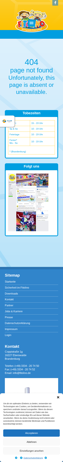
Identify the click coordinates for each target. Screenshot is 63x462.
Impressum (11, 329)
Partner (9, 305)
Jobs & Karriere (14, 311)
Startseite (10, 281)
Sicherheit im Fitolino (17, 287)
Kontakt (9, 299)
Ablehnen (32, 442)
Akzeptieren (31, 433)
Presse (9, 317)
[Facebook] (55, 3)
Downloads (11, 293)
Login (8, 335)
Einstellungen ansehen (31, 450)
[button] (58, 397)
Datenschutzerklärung (33, 458)
